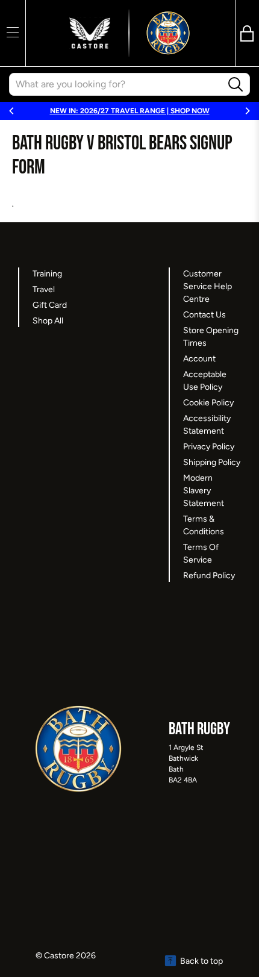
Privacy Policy (208, 447)
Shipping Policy (211, 462)
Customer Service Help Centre (207, 286)
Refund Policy (209, 575)
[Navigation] (13, 32)
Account (199, 359)
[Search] (235, 84)
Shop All (48, 321)
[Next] (247, 111)
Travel (44, 289)
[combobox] (116, 84)
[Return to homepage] (129, 33)
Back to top (201, 961)
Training (47, 274)
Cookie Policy (208, 403)
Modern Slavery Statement (203, 490)
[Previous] (12, 111)
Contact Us (204, 315)
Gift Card (50, 305)
